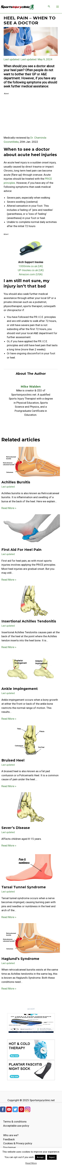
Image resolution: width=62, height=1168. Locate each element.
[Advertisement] (31, 115)
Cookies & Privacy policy (17, 1143)
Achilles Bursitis (15, 482)
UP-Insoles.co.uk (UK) (31, 270)
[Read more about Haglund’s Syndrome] (30, 938)
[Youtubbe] (9, 1109)
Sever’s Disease (15, 828)
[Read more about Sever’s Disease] (30, 807)
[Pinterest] (21, 1109)
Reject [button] (52, 1157)
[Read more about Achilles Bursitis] (30, 462)
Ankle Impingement (19, 689)
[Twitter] (15, 1109)
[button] (49, 6)
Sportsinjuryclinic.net (42, 1100)
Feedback (9, 1139)
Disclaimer (9, 1147)
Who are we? (10, 1135)
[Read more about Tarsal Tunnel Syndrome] (30, 867)
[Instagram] (27, 1109)
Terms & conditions (15, 1121)
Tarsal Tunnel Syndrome (23, 887)
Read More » (8, 508)
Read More (31, 1163)
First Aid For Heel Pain (21, 550)
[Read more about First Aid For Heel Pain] (30, 529)
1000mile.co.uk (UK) (31, 266)
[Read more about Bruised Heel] (30, 740)
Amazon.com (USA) (31, 274)
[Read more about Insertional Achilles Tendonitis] (30, 601)
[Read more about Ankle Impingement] (30, 668)
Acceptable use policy (16, 1125)
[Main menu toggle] (57, 6)
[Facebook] (3, 1109)
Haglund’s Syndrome (20, 959)
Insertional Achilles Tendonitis (28, 621)
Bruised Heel (12, 760)
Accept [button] (40, 1157)
